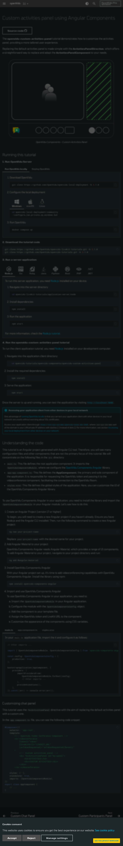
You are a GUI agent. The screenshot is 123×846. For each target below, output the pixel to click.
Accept (12, 838)
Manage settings (57, 838)
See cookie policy (104, 830)
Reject (31, 838)
